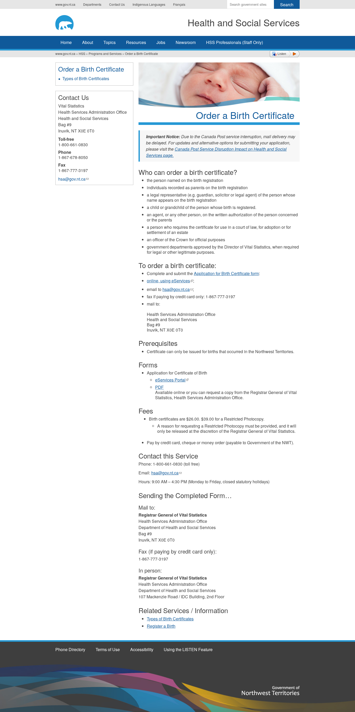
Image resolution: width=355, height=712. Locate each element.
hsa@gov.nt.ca (177, 289)
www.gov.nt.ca (65, 4)
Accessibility (141, 649)
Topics (109, 42)
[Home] (72, 21)
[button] (285, 53)
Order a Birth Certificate (91, 68)
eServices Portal (172, 380)
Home (66, 42)
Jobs (160, 42)
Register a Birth (161, 626)
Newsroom (186, 42)
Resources (136, 42)
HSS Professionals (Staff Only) (234, 42)
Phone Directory (70, 649)
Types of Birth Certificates (170, 619)
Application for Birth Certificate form (226, 273)
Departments (92, 4)
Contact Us (117, 4)
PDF (159, 387)
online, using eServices (170, 281)
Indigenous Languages (149, 4)
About (87, 42)
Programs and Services (105, 53)
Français (179, 4)
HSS (82, 53)
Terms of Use (108, 649)
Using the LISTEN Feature (188, 649)
